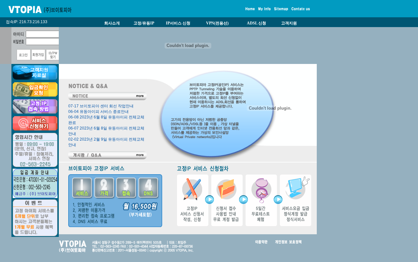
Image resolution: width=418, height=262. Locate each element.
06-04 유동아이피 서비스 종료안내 (98, 111)
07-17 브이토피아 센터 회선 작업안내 (101, 106)
